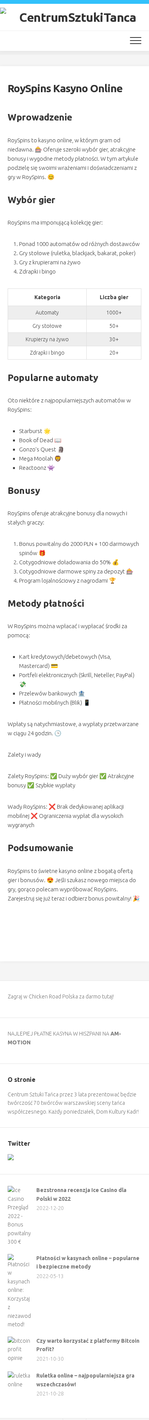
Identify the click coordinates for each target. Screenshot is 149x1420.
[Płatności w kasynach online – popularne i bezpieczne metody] (19, 1324)
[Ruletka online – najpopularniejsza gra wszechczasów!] (19, 1384)
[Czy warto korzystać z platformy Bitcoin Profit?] (19, 1358)
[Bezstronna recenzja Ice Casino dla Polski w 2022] (19, 1242)
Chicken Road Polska (53, 996)
